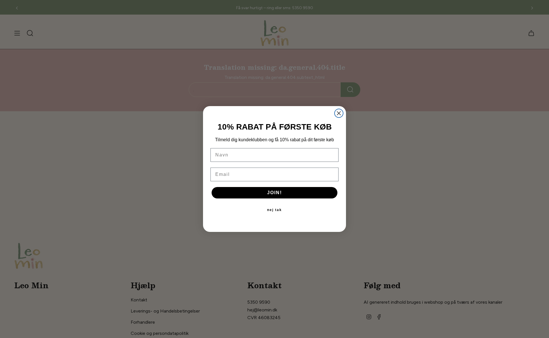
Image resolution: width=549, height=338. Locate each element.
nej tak (274, 210)
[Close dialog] (339, 113)
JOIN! (274, 192)
